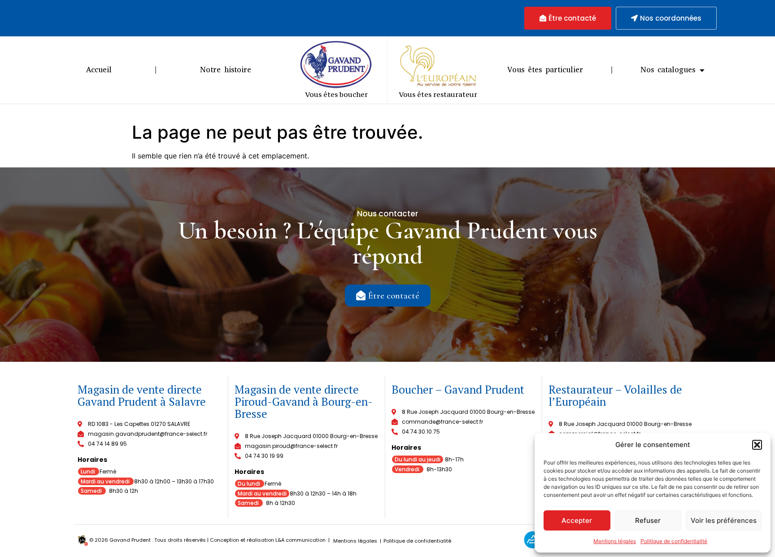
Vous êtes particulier (545, 70)
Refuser (648, 520)
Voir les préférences (724, 520)
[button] (757, 444)
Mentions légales (614, 541)
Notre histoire (225, 70)
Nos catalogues (667, 70)
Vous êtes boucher (336, 94)
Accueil (99, 70)
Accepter (577, 520)
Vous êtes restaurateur (438, 94)
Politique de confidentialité (673, 541)
